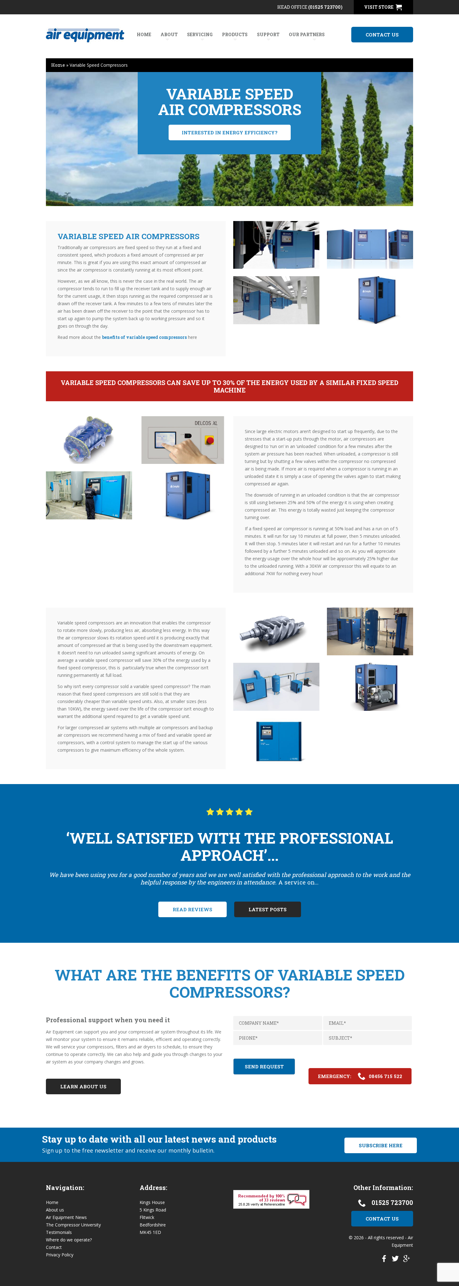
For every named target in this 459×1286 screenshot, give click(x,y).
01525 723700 (392, 1202)
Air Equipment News (66, 1217)
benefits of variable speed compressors (144, 337)
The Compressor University (73, 1225)
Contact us (382, 34)
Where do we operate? (69, 1240)
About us (55, 1210)
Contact (54, 1247)
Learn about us (83, 1086)
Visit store (378, 7)
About (169, 34)
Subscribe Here (380, 1145)
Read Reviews (192, 909)
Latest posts (268, 909)
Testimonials (59, 1232)
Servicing (200, 34)
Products (235, 34)
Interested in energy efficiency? (230, 132)
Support (268, 34)
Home (144, 34)
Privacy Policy (59, 1255)
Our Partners (307, 34)
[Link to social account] (384, 1260)
